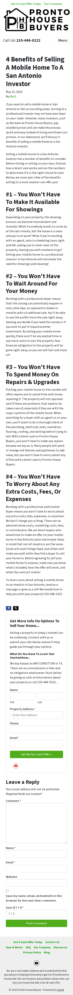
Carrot (60, 990)
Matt (13, 96)
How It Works (14, 947)
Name (14, 690)
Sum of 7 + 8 (15, 907)
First (12, 702)
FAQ (28, 947)
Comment (13, 801)
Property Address (22, 709)
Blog (47, 952)
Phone (14, 723)
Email (14, 738)
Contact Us (52, 942)
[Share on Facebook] (8, 608)
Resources (60, 947)
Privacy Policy (32, 952)
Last (40, 702)
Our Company (53, 4)
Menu (62, 40)
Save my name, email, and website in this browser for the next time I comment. (34, 898)
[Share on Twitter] (15, 608)
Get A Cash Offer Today (26, 4)
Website (11, 877)
